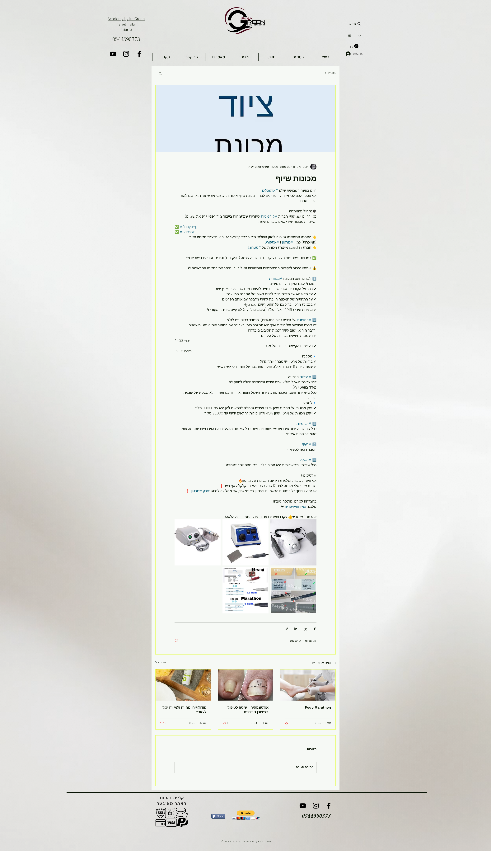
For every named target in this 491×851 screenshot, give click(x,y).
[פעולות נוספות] (177, 166)
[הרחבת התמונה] (293, 542)
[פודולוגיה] (183, 685)
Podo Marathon (318, 707)
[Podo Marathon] (307, 685)
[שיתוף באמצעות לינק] (286, 629)
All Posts (330, 73)
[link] (354, 46)
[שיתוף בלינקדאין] (296, 629)
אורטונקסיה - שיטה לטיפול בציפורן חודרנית (248, 709)
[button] (160, 73)
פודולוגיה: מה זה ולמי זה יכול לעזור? (184, 709)
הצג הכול (160, 662)
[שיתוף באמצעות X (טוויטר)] (305, 629)
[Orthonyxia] (245, 685)
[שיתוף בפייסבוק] (314, 629)
